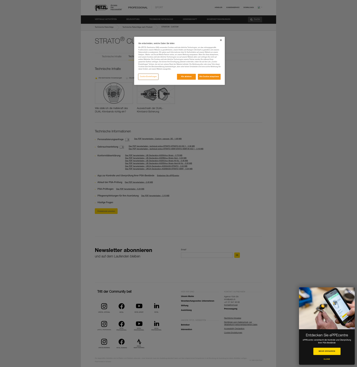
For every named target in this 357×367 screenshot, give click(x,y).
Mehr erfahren (327, 351)
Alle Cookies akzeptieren (209, 76)
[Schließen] (221, 40)
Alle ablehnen (186, 76)
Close (327, 359)
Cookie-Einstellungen (148, 76)
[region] (179, 61)
